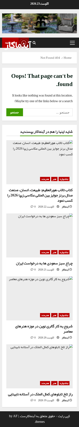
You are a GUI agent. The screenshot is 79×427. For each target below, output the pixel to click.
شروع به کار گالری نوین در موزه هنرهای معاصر (44, 328)
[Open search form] (34, 42)
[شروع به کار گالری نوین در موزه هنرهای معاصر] (39, 298)
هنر (54, 179)
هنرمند (45, 179)
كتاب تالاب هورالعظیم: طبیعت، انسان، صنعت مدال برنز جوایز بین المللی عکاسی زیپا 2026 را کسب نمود (40, 195)
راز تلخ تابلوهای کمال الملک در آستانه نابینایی (40, 394)
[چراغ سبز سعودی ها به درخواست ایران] (39, 235)
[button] (72, 42)
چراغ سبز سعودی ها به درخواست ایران (44, 263)
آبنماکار (17, 45)
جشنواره (64, 179)
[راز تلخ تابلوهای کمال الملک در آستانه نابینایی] (39, 366)
